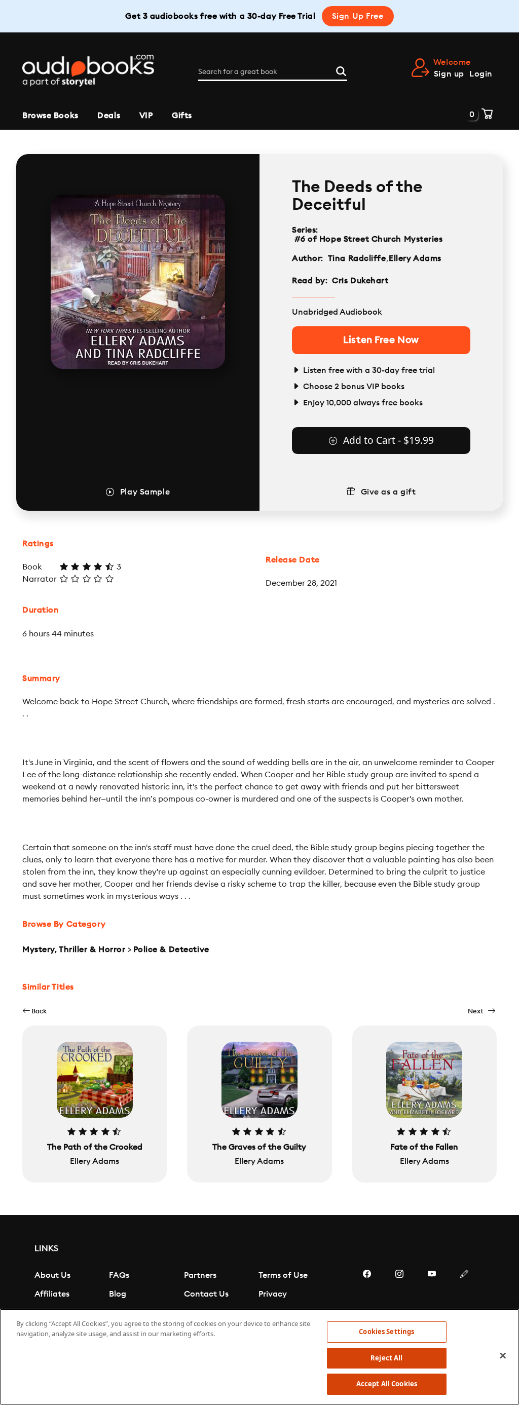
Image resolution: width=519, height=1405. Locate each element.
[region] (259, 1357)
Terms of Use (283, 1275)
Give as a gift (388, 492)
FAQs (119, 1275)
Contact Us (206, 1294)
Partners (200, 1275)
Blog (117, 1294)
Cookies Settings (386, 1331)
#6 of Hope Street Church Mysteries (368, 239)
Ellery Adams (415, 258)
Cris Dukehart (360, 281)
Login (481, 74)
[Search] (341, 70)
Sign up (449, 74)
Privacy (272, 1294)
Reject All (386, 1357)
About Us (52, 1275)
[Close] (503, 1356)
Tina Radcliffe (357, 258)
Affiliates (51, 1294)
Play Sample (145, 492)
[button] (34, 1011)
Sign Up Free (358, 16)
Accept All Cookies (386, 1383)
